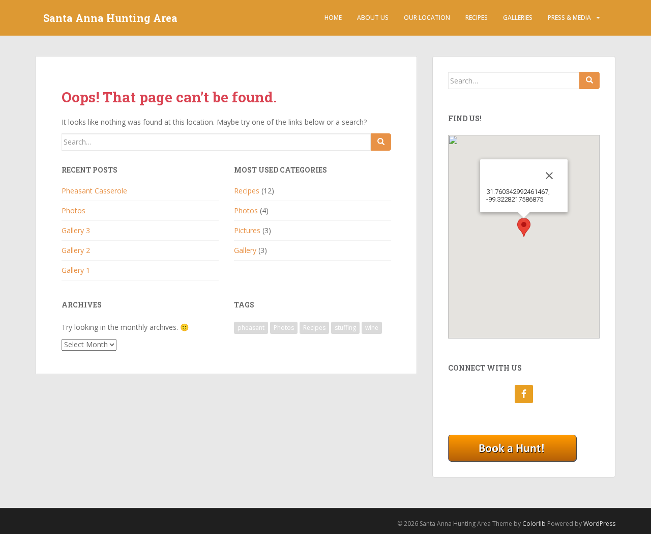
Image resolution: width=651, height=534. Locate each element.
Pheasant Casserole (94, 190)
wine (371, 327)
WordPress (599, 523)
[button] (523, 227)
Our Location (427, 17)
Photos (73, 210)
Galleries (517, 17)
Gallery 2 (76, 250)
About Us (373, 17)
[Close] (549, 175)
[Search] (381, 142)
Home (333, 17)
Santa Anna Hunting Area (110, 17)
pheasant (251, 327)
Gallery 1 (76, 270)
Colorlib (534, 523)
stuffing (345, 327)
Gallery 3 (76, 230)
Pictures (247, 230)
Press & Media (569, 17)
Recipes (476, 17)
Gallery (245, 250)
